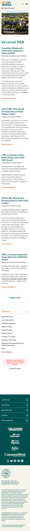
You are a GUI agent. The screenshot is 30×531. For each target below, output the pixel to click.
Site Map (14, 526)
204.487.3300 (5, 484)
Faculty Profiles (7, 330)
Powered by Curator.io (15, 368)
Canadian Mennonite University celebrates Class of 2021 (12, 51)
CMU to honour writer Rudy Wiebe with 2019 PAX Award (13, 157)
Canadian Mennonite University (12, 525)
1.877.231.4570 (14, 484)
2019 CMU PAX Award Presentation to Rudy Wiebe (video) (13, 112)
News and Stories (8, 317)
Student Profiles (7, 333)
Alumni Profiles (7, 327)
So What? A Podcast (8, 337)
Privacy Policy (19, 526)
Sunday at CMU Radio (9, 340)
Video (3, 349)
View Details (6, 144)
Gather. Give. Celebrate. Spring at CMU (14, 279)
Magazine (9, 323)
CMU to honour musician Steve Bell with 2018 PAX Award (14, 257)
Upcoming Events (8, 320)
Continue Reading (8, 98)
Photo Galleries (7, 352)
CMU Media (6, 311)
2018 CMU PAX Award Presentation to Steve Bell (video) (15, 201)
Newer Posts (15, 298)
